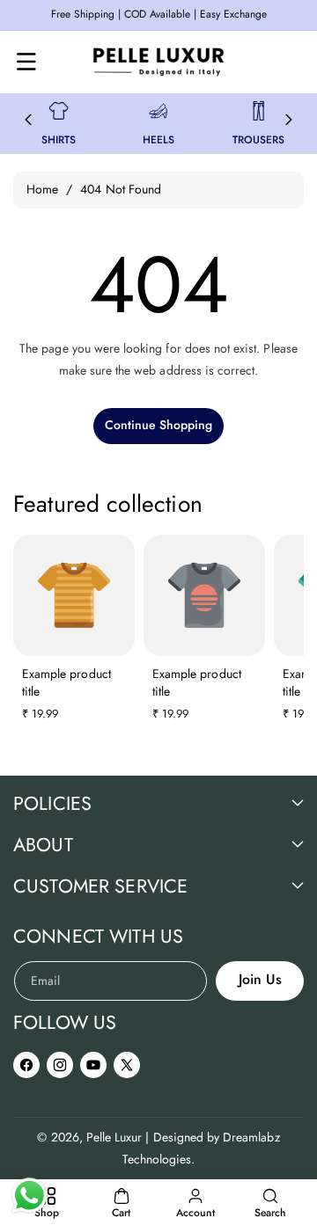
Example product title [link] (66, 682)
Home (42, 189)
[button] (26, 61)
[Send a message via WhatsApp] (29, 1195)
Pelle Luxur (114, 1137)
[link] (59, 110)
